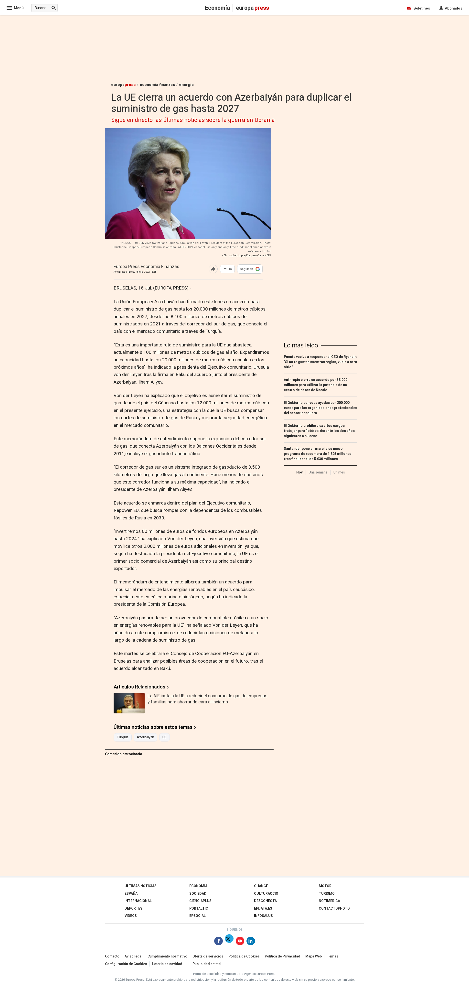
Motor (325, 886)
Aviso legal (133, 956)
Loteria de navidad (167, 964)
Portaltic (198, 908)
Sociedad (197, 893)
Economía (198, 886)
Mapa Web (313, 956)
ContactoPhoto (334, 908)
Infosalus (263, 915)
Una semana (318, 472)
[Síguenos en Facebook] (218, 942)
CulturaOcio (266, 893)
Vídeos (131, 915)
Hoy (299, 472)
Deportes (133, 908)
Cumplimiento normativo (167, 956)
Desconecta (265, 900)
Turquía (122, 737)
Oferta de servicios (207, 956)
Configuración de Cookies (126, 964)
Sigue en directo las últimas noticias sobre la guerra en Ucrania (193, 120)
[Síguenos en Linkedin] (251, 942)
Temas (332, 956)
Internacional (138, 900)
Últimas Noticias (141, 886)
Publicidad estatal (206, 964)
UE (164, 737)
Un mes (339, 472)
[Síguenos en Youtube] (240, 942)
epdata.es (263, 908)
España (131, 893)
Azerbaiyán (145, 737)
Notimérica (329, 900)
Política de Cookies (244, 956)
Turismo (327, 893)
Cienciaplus (200, 900)
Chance (261, 886)
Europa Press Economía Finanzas (146, 266)
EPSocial (197, 915)
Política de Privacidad (282, 956)
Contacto (112, 956)
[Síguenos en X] (229, 942)
